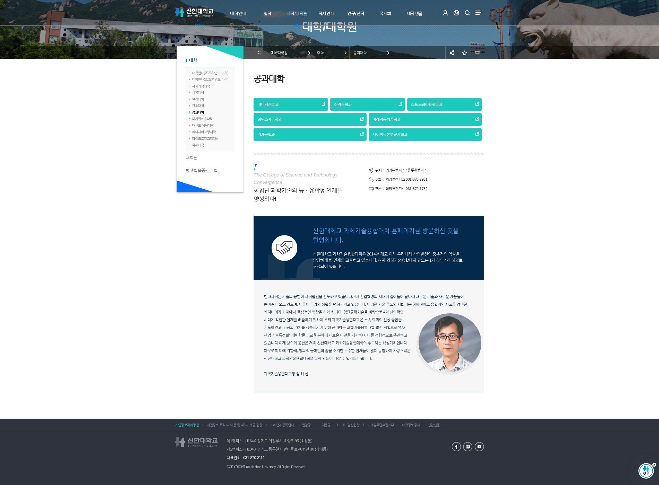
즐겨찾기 (464, 52)
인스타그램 (467, 446)
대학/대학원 (297, 13)
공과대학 (198, 112)
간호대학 (198, 106)
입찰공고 (308, 425)
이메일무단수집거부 (380, 425)
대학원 (192, 157)
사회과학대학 (201, 86)
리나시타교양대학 (204, 132)
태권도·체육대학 (203, 125)
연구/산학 (356, 13)
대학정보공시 (411, 425)
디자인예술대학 (202, 119)
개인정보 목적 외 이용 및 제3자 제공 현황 (234, 425)
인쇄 (477, 52)
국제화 (385, 13)
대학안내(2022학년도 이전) (210, 79)
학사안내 (326, 13)
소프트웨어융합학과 (427, 104)
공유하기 (451, 52)
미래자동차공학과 (386, 119)
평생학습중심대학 (202, 170)
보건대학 (198, 99)
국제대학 (198, 145)
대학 (193, 60)
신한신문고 (435, 425)
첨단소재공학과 (269, 119)
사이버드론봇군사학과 (389, 134)
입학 (268, 13)
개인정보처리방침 (187, 425)
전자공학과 (343, 104)
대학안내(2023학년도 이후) (210, 73)
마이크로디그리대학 (205, 138)
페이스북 (456, 446)
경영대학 (198, 92)
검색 (467, 12)
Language (456, 12)
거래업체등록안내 (282, 425)
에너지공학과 (267, 104)
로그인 (445, 12)
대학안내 (238, 13)
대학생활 (415, 13)
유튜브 (479, 446)
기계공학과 (266, 134)
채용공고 (328, 425)
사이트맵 (478, 12)
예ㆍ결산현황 (350, 425)
